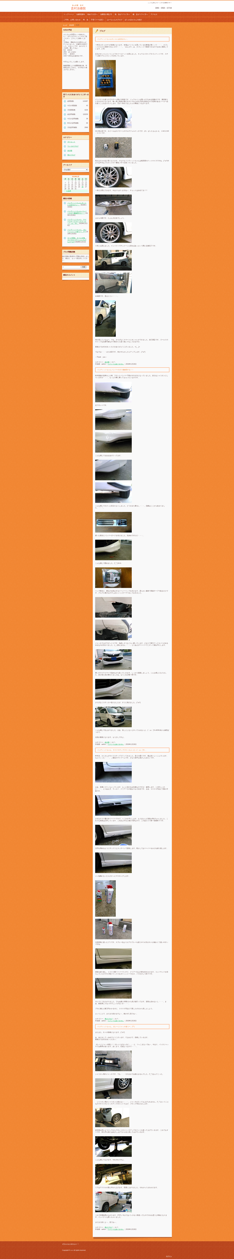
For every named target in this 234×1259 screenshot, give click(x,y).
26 (82, 187)
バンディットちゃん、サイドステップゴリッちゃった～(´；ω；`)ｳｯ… (121, 750)
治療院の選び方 (106, 14)
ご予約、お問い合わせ (72, 20)
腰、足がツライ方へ (140, 14)
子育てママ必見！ (97, 20)
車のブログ (109, 1019)
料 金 (85, 20)
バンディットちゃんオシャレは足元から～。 (113, 39)
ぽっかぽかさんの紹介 (133, 20)
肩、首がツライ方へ (122, 14)
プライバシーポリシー (69, 1244)
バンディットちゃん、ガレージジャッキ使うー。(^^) (115, 1026)
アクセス (154, 14)
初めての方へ (92, 14)
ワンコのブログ (72, 146)
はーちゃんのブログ (114, 20)
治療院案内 (80, 14)
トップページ (68, 14)
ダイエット (71, 142)
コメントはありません (116, 364)
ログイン (169, 1256)
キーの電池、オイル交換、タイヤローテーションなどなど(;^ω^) (76, 240)
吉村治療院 (78, 7)
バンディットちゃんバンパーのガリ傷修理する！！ (115, 370)
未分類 (107, 362)
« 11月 (68, 191)
